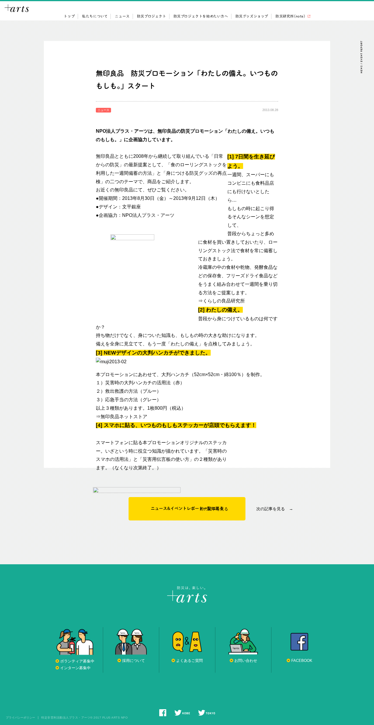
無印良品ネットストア (124, 416)
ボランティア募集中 (77, 661)
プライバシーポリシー (20, 717)
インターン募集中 (75, 668)
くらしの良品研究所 (224, 300)
